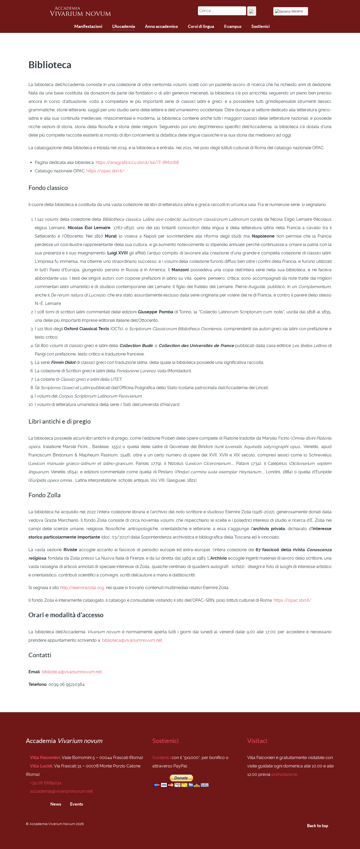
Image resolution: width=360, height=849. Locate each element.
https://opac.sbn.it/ (105, 170)
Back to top (318, 825)
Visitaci (257, 740)
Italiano (297, 11)
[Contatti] (67, 26)
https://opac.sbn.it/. (293, 600)
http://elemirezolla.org (82, 587)
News (55, 804)
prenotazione (284, 774)
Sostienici (165, 740)
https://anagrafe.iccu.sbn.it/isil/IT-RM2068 (137, 162)
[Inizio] (55, 27)
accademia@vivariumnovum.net (61, 791)
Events (76, 804)
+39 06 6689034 (45, 782)
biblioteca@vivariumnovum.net (132, 640)
